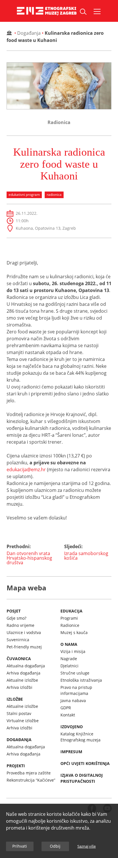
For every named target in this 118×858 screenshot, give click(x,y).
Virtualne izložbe (23, 720)
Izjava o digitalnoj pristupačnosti (81, 778)
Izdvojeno (71, 726)
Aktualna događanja (26, 665)
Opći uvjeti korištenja (85, 763)
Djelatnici (69, 665)
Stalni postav (19, 713)
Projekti (16, 765)
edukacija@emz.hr (26, 469)
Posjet (14, 611)
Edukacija (71, 611)
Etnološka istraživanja (81, 680)
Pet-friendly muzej (24, 647)
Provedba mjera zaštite (29, 773)
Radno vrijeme (20, 625)
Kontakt (67, 715)
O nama (68, 644)
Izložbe (15, 699)
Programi (69, 618)
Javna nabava (73, 700)
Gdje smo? (16, 618)
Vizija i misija (72, 651)
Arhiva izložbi (19, 687)
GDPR (65, 707)
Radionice (69, 625)
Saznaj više (86, 846)
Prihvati (19, 846)
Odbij (55, 846)
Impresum (71, 751)
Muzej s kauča (74, 632)
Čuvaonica (19, 658)
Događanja (29, 33)
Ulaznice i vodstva (24, 632)
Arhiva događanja (23, 673)
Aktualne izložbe (22, 680)
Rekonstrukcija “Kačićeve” (31, 780)
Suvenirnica (18, 639)
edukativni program (24, 194)
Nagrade (68, 658)
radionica (54, 194)
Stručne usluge (74, 673)
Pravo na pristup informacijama (76, 690)
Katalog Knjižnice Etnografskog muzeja (80, 737)
